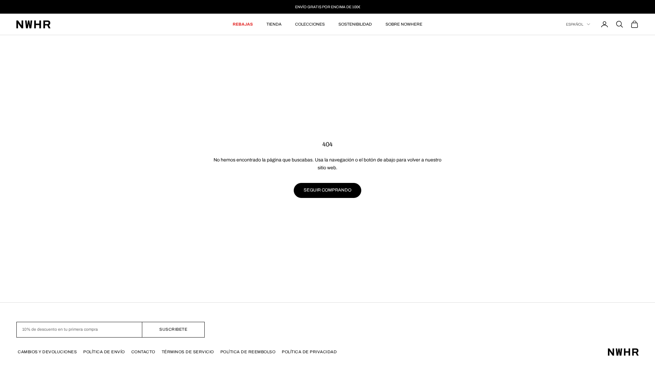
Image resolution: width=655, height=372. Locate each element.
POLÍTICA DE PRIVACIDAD (309, 351)
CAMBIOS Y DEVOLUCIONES (47, 351)
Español (574, 24)
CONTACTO (143, 351)
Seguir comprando (327, 190)
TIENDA (273, 24)
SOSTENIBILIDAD (355, 24)
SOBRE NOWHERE (403, 24)
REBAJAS (243, 24)
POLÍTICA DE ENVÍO (104, 351)
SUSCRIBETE (173, 329)
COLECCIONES (310, 24)
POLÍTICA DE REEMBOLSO (248, 351)
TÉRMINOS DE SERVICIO (188, 351)
